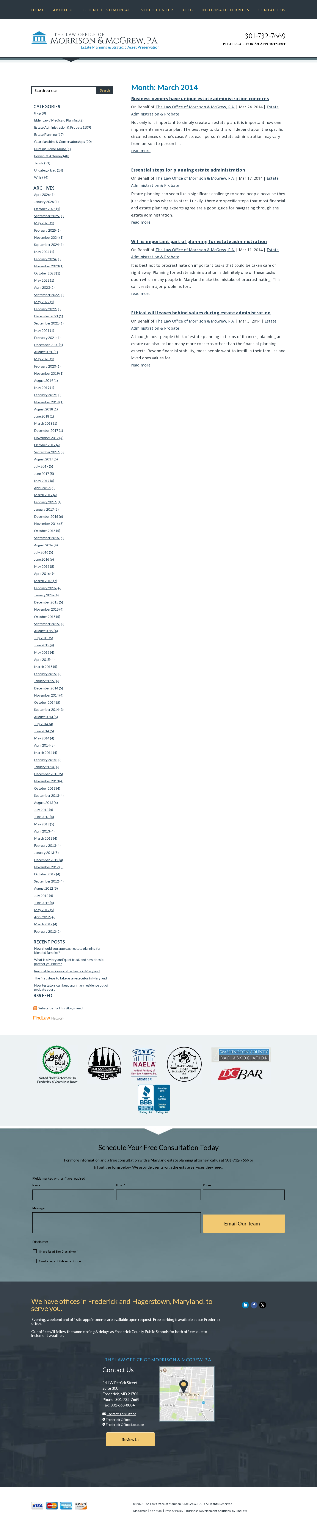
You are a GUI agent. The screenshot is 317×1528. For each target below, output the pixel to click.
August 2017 (43, 459)
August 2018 (43, 409)
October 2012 (44, 874)
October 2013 (44, 788)
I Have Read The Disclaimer (58, 1251)
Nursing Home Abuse (50, 149)
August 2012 (43, 888)
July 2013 (41, 810)
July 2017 (41, 466)
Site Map (156, 1510)
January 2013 (44, 852)
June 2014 (41, 731)
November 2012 (46, 867)
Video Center (157, 10)
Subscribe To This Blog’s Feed (60, 1008)
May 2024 (41, 251)
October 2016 (44, 531)
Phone (207, 1185)
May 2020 (41, 359)
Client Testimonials (108, 10)
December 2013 (46, 774)
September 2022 (46, 295)
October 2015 (44, 616)
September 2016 (46, 538)
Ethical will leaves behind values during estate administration (201, 313)
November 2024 (46, 237)
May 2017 (41, 481)
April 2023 (42, 287)
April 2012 (42, 917)
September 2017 (46, 452)
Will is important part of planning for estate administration (199, 241)
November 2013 (46, 781)
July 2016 (41, 552)
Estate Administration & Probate (58, 127)
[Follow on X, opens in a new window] (262, 1305)
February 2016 (45, 588)
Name (36, 1185)
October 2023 (44, 273)
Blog (187, 10)
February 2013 (45, 845)
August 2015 (43, 631)
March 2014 (43, 752)
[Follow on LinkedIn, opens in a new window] (245, 1305)
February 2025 (45, 230)
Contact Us (272, 10)
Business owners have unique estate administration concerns (200, 98)
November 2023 (46, 266)
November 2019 (46, 373)
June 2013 (41, 817)
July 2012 (41, 895)
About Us (64, 10)
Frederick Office (118, 1419)
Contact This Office (121, 1414)
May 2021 (41, 330)
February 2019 (45, 395)
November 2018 (46, 402)
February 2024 (45, 259)
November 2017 (46, 438)
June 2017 (41, 473)
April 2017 (42, 488)
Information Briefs (226, 10)
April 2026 (42, 194)
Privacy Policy (174, 1510)
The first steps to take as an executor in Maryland (70, 978)
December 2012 (46, 860)
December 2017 (46, 430)
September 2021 (46, 323)
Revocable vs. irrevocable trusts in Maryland (67, 971)
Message (38, 1208)
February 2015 (45, 674)
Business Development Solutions (208, 1510)
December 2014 (46, 688)
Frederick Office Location (125, 1424)
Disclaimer (40, 1242)
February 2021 (45, 337)
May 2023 (41, 280)
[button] (312, 1496)
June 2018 (41, 416)
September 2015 (46, 624)
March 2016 (43, 581)
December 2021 (46, 316)
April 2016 (42, 573)
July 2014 (41, 724)
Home (38, 10)
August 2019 (43, 380)
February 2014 (45, 760)
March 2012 (43, 924)
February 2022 (45, 309)
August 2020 (43, 352)
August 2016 (43, 545)
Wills (38, 177)
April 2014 (42, 745)
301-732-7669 (265, 36)
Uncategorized (45, 170)
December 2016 (46, 516)
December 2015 (46, 602)
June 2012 (41, 903)
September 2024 (46, 244)
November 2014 (46, 695)
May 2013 (41, 824)
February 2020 (45, 366)
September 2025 (46, 216)
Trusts (39, 163)
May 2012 (41, 910)
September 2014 (46, 709)
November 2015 (46, 609)
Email (120, 1185)
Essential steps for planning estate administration (188, 170)
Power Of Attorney (48, 156)
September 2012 (46, 881)
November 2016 (46, 523)
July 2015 (41, 638)
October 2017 (44, 445)
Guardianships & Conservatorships (59, 141)
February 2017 (45, 502)
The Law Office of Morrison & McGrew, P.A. (195, 106)
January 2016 (44, 595)
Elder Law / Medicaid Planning (56, 120)
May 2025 (41, 223)
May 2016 (41, 566)
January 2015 (44, 681)
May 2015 (41, 652)
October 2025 (44, 209)
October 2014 (44, 702)
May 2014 (41, 738)
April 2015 (42, 659)
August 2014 (43, 717)
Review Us (130, 1439)
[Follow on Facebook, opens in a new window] (254, 1305)
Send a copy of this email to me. (60, 1261)
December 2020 (46, 345)
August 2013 (43, 802)
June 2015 (41, 645)
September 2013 (46, 795)
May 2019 (41, 387)
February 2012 (45, 931)
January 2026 (44, 202)
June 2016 (41, 559)
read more (141, 150)
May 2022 (41, 302)
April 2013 (42, 831)
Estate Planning (45, 134)
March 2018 (43, 423)
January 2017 (44, 509)
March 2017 (43, 495)
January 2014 (44, 767)
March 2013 (43, 838)
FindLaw (241, 1510)
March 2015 (43, 666)
